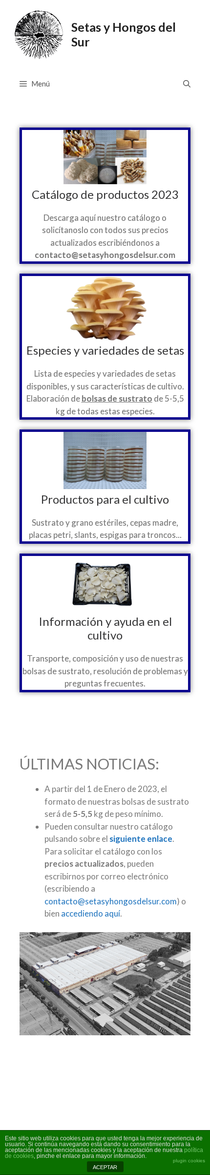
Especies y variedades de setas (105, 350)
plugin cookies (189, 1160)
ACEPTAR (105, 1167)
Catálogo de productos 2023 (105, 194)
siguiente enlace (140, 838)
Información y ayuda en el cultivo (105, 628)
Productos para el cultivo (105, 499)
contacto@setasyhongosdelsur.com (110, 901)
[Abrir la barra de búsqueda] (186, 83)
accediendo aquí (90, 913)
